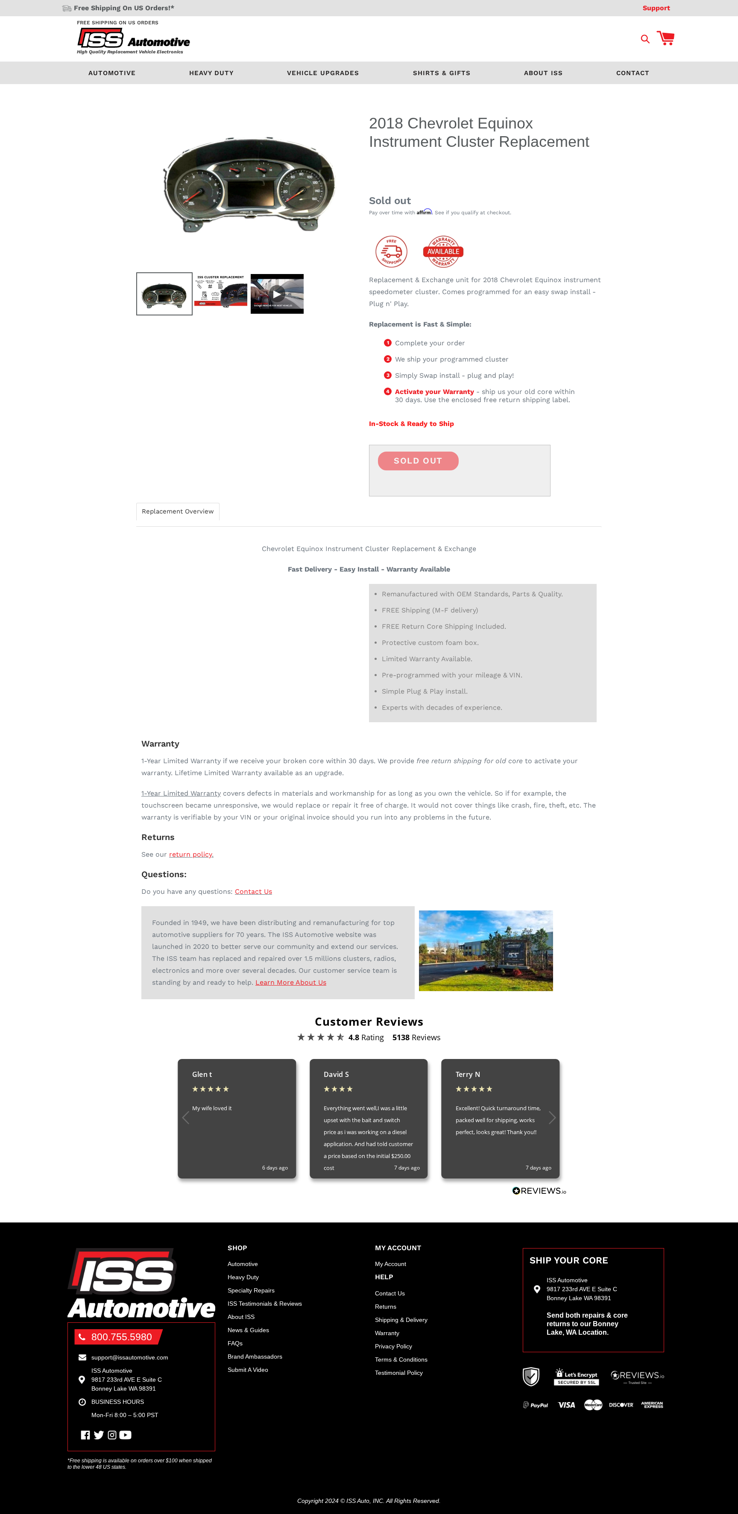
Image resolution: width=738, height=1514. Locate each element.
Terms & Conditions (401, 1359)
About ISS (543, 73)
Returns (385, 1306)
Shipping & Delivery (401, 1319)
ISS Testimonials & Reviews (265, 1303)
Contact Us (253, 891)
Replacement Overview (178, 511)
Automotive (112, 73)
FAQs (235, 1343)
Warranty (387, 1333)
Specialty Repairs (251, 1290)
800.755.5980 (121, 1336)
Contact (633, 73)
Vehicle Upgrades (323, 73)
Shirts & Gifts (442, 73)
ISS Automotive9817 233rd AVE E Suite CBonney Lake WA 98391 (126, 1379)
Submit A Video (248, 1369)
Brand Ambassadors (255, 1356)
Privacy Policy (393, 1346)
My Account (390, 1263)
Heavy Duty (211, 73)
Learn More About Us (290, 982)
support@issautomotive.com (129, 1357)
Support (656, 8)
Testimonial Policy (399, 1372)
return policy (190, 854)
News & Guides (248, 1330)
